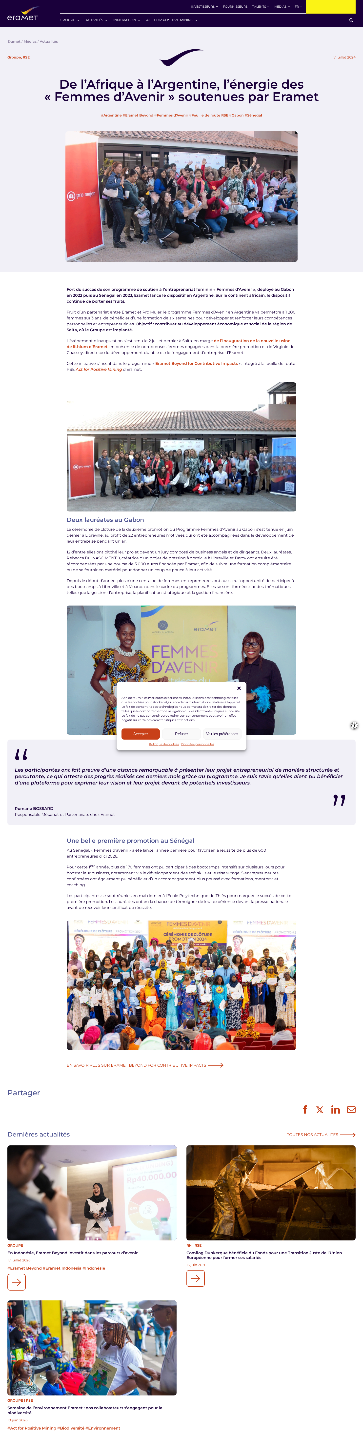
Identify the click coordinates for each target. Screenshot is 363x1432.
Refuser (181, 734)
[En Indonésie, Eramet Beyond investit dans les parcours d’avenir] (92, 1192)
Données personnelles (197, 744)
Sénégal (254, 115)
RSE (26, 57)
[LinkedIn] (334, 1110)
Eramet (13, 41)
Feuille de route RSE (210, 115)
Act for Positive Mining (33, 1428)
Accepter (140, 734)
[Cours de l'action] (331, 7)
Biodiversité (72, 1428)
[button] (239, 688)
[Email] (350, 1110)
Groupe (14, 57)
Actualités (49, 41)
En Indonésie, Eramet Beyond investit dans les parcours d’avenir (72, 1253)
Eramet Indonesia (63, 1268)
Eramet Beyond (139, 115)
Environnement (104, 1428)
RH (189, 1245)
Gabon (238, 115)
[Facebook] (304, 1110)
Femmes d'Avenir (172, 115)
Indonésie (95, 1268)
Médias (30, 41)
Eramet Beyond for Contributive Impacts (196, 363)
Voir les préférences (222, 734)
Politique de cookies (164, 744)
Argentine (112, 115)
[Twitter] (319, 1110)
